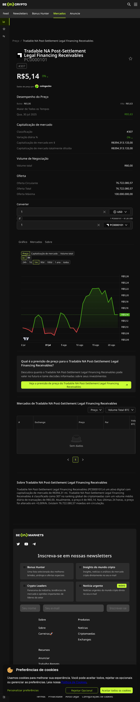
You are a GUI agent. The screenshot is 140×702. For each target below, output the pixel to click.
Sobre (48, 242)
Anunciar (44, 658)
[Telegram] (34, 544)
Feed (6, 13)
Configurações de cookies (97, 696)
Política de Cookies (74, 682)
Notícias (83, 627)
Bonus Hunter (40, 13)
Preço (15, 40)
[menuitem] (4, 21)
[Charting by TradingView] (26, 339)
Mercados (59, 13)
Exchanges (84, 639)
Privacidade (55, 696)
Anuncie (75, 13)
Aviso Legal (72, 696)
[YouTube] (26, 544)
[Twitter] (18, 544)
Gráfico (23, 242)
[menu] (4, 29)
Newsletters (20, 13)
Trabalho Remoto (48, 664)
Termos (40, 696)
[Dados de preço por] (43, 86)
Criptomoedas (86, 633)
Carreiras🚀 (45, 633)
